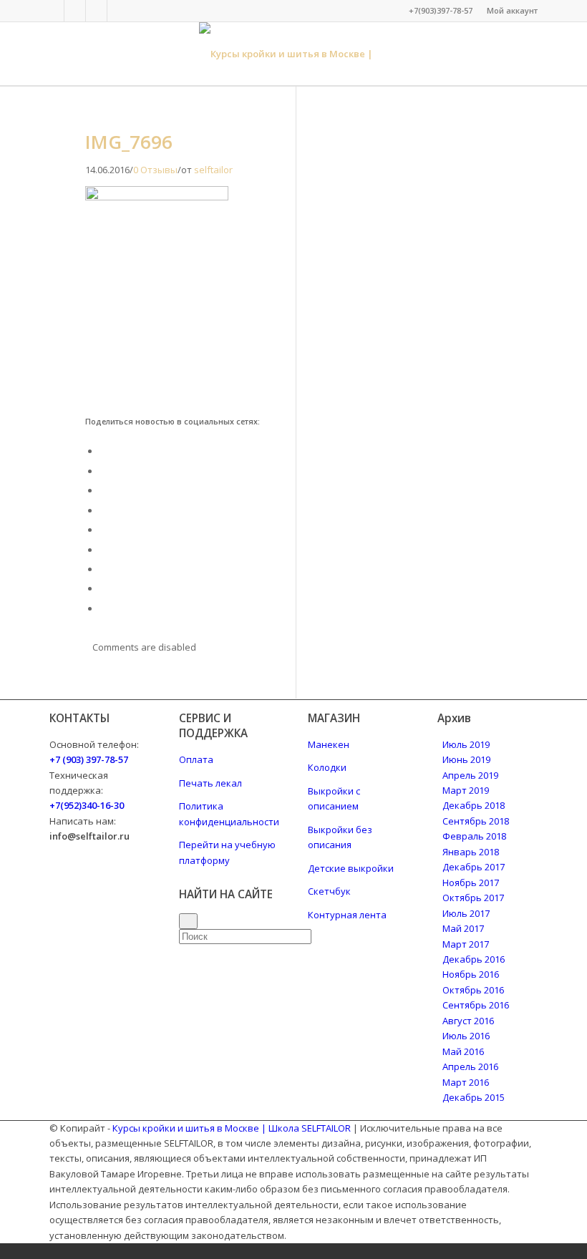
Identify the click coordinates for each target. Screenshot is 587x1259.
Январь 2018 (470, 851)
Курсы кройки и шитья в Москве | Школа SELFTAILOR (231, 1128)
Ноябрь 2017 (470, 882)
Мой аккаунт (512, 10)
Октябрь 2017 (473, 897)
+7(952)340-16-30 (86, 805)
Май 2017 (463, 928)
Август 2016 (468, 1020)
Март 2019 (465, 790)
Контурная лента (347, 914)
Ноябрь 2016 (470, 974)
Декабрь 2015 (473, 1097)
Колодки (327, 767)
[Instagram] (96, 10)
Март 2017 (465, 944)
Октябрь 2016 (473, 989)
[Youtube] (118, 10)
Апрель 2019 (470, 775)
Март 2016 (465, 1082)
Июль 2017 (466, 913)
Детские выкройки (351, 868)
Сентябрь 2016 (475, 1004)
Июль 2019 (466, 744)
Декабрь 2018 (473, 805)
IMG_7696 (129, 142)
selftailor (213, 169)
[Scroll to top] (3, 1250)
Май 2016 (463, 1051)
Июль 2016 (466, 1035)
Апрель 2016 (470, 1066)
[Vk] (74, 10)
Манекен (328, 744)
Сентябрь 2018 (475, 821)
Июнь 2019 (466, 759)
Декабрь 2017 (473, 866)
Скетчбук (329, 891)
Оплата (196, 759)
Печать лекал (210, 783)
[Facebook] (53, 10)
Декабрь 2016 (473, 959)
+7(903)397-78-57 (440, 10)
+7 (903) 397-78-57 (88, 759)
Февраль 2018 (474, 836)
